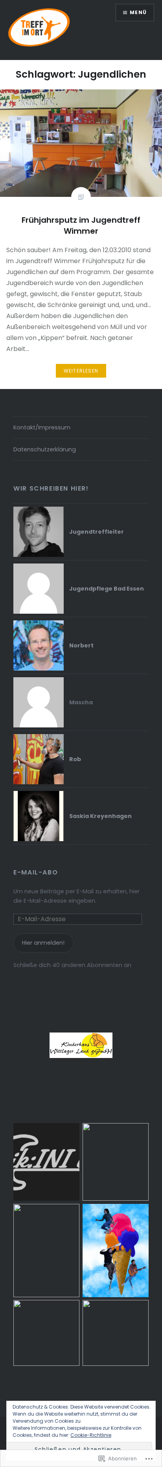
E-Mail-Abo (35, 872)
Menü (138, 12)
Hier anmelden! (43, 943)
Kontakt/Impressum (41, 427)
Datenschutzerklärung (44, 449)
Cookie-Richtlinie (90, 1435)
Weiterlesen (81, 370)
